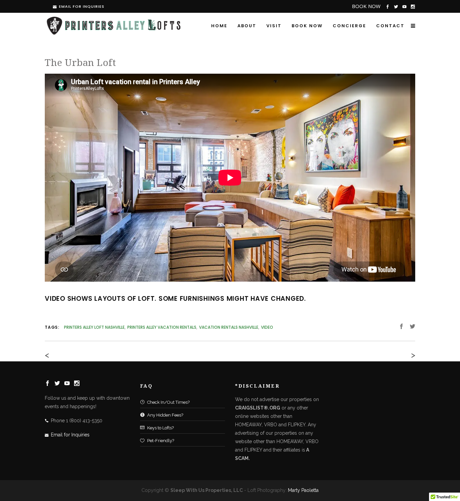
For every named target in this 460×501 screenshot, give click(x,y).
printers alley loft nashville (94, 327)
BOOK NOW (366, 6)
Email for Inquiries (81, 6)
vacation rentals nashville (228, 327)
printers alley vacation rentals (161, 327)
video (267, 327)
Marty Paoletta (303, 490)
